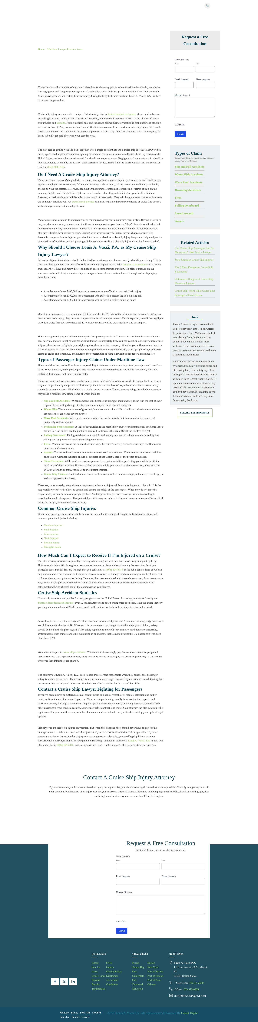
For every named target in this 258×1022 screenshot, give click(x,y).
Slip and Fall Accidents (189, 166)
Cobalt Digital (189, 1013)
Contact (189, 5)
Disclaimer (112, 975)
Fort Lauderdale (138, 973)
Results (148, 5)
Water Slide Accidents (189, 174)
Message (182, 95)
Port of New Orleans (154, 982)
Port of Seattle (155, 971)
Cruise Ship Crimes (55, 473)
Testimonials (161, 5)
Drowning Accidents (188, 189)
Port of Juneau (155, 975)
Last (197, 63)
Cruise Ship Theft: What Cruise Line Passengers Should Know (195, 293)
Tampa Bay (138, 967)
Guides (110, 967)
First (176, 63)
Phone (203, 79)
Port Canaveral (137, 982)
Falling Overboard (187, 205)
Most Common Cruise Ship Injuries (194, 259)
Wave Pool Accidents (188, 182)
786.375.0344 (196, 982)
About (86, 5)
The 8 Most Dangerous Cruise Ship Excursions (194, 269)
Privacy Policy (114, 971)
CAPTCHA (180, 125)
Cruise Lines (118, 5)
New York (152, 967)
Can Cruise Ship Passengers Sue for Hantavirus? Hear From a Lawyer (194, 250)
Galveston (137, 988)
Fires (178, 197)
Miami (135, 962)
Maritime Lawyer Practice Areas (65, 49)
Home (41, 49)
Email (181, 79)
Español (135, 5)
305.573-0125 (191, 989)
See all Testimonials (194, 412)
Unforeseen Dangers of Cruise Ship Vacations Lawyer (194, 281)
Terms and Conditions (112, 982)
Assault (179, 221)
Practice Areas (99, 5)
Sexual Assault (184, 213)
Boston (151, 962)
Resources (174, 5)
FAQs (109, 962)
